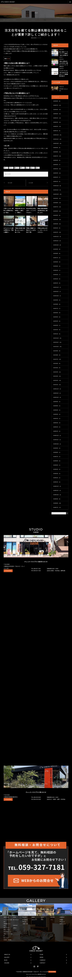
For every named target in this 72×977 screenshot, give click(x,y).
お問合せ (14, 927)
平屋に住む (24, 921)
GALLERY (6, 957)
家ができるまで (16, 919)
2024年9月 (57, 198)
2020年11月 (57, 393)
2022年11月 (57, 291)
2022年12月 (57, 287)
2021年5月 (56, 367)
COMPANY (42, 960)
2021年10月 (57, 346)
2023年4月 (56, 270)
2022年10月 (57, 295)
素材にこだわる (7, 929)
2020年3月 (56, 422)
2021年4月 (57, 372)
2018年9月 (56, 498)
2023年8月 (56, 253)
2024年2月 (56, 228)
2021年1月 (57, 384)
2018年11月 (57, 490)
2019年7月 (56, 456)
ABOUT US (7, 954)
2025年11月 (57, 139)
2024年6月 (57, 211)
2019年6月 (56, 460)
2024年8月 (57, 202)
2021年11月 (57, 342)
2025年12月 (57, 134)
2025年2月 (56, 177)
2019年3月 (56, 473)
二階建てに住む (25, 923)
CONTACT (42, 963)
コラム (51, 919)
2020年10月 (57, 397)
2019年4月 (56, 469)
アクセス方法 (8, 570)
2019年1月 (56, 482)
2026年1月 (56, 130)
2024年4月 (57, 219)
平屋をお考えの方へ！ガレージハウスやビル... (43, 230)
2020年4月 (56, 418)
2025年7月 (57, 156)
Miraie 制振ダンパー (7, 931)
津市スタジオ (62, 921)
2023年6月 (56, 261)
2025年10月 (57, 143)
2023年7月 (56, 257)
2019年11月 (57, 439)
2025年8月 (57, 151)
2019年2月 (56, 477)
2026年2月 (57, 126)
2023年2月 (56, 278)
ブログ (42, 919)
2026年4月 (57, 118)
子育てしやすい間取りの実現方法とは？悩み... (9, 210)
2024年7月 (57, 206)
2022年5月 (56, 316)
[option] (9, 910)
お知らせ (33, 919)
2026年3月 (57, 122)
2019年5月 (56, 465)
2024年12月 (57, 185)
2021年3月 (57, 376)
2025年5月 (56, 164)
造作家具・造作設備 (7, 939)
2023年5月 (56, 266)
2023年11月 (57, 240)
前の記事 (10, 182)
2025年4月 (57, 168)
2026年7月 (57, 105)
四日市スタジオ (63, 923)
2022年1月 (56, 333)
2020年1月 (56, 431)
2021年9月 (56, 350)
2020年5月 (56, 414)
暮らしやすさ (6, 937)
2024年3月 (57, 223)
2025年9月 (56, 147)
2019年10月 (57, 443)
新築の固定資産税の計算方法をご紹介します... (43, 210)
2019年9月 (56, 448)
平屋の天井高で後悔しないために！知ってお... (20, 230)
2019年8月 (56, 452)
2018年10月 (57, 494)
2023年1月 (56, 283)
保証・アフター (7, 927)
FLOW (41, 954)
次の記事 (31, 182)
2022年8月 (56, 304)
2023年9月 (56, 249)
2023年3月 (56, 274)
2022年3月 (56, 325)
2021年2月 (57, 380)
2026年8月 (56, 101)
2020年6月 (56, 410)
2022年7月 (56, 308)
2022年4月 (56, 321)
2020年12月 (57, 388)
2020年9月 (56, 401)
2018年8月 (57, 503)
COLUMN (39, 37)
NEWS (41, 957)
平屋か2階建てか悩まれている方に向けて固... (31, 230)
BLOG (5, 960)
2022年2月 (56, 329)
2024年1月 (57, 232)
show (8, 58)
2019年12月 (57, 435)
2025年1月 (56, 181)
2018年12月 (57, 486)
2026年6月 (57, 109)
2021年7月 (57, 359)
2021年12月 (57, 338)
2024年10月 (57, 194)
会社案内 (61, 919)
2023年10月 (57, 245)
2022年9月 (56, 300)
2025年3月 (57, 173)
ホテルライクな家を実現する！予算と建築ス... (9, 230)
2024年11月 (57, 189)
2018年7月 (57, 507)
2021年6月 (56, 363)
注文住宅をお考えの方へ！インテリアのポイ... (31, 210)
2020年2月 (56, 427)
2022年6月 (56, 312)
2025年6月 (56, 160)
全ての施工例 (24, 919)
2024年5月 (56, 215)
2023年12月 (57, 236)
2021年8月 (56, 355)
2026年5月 (57, 113)
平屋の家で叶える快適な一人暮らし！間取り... (20, 210)
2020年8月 (56, 405)
